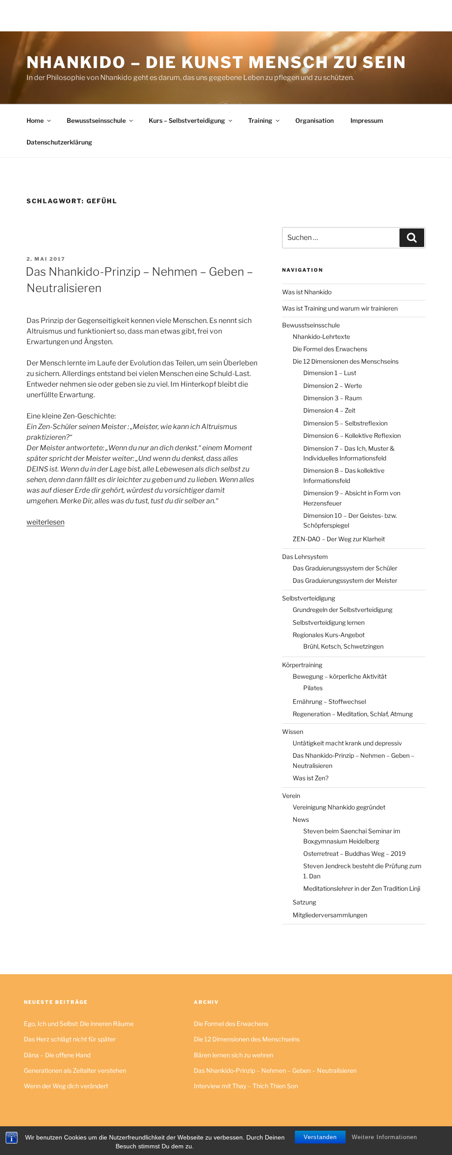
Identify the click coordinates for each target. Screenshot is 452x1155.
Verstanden (320, 1137)
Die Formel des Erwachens (330, 349)
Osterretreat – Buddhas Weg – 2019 (354, 853)
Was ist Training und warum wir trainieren (340, 308)
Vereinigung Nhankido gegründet (339, 807)
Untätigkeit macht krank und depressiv (347, 743)
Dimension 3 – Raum (332, 398)
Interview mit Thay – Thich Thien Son (246, 1086)
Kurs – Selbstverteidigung (187, 120)
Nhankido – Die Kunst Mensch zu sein (216, 62)
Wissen (292, 731)
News (301, 819)
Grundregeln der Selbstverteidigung (342, 609)
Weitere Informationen (384, 1137)
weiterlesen (45, 522)
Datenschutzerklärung (59, 142)
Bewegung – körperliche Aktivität (340, 676)
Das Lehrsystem (305, 556)
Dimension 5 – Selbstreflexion (345, 423)
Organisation (314, 120)
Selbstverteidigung (308, 598)
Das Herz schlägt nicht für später (70, 1039)
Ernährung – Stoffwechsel (329, 701)
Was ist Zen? (310, 778)
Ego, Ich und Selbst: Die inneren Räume (79, 1023)
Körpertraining (302, 665)
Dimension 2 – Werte (332, 385)
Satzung (304, 902)
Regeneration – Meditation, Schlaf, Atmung (353, 714)
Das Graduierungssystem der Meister (345, 580)
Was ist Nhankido (306, 292)
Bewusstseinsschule (96, 120)
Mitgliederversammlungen (330, 915)
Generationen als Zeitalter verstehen (75, 1070)
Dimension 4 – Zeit (329, 410)
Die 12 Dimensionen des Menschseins (346, 361)
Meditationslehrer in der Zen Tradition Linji (361, 888)
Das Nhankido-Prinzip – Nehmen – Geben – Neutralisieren (275, 1070)
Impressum (366, 120)
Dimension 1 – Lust (329, 372)
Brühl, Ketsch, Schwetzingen (343, 646)
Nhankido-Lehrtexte (321, 336)
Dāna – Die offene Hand (57, 1055)
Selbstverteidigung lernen (329, 622)
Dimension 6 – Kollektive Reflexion (352, 435)
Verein (291, 795)
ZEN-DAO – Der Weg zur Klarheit (339, 539)
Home (35, 120)
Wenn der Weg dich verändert (66, 1086)
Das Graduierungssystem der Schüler (345, 568)
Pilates (313, 687)
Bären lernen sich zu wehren (233, 1055)
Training (260, 120)
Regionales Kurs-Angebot (329, 634)
